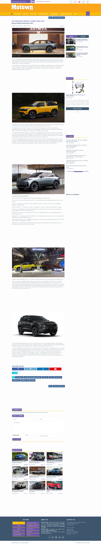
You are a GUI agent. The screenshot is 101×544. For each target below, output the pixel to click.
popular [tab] (83, 36)
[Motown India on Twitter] (75, 2)
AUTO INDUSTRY (54, 14)
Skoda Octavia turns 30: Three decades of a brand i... (19, 462)
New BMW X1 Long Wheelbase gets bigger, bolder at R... (19, 476)
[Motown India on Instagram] (83, 2)
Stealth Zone (16, 380)
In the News (17, 14)
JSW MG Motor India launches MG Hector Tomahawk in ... (37, 462)
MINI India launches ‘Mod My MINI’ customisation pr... (54, 462)
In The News (70, 136)
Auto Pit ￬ (25, 14)
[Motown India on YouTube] (79, 2)
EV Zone (32, 380)
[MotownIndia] (23, 7)
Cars (19, 526)
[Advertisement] (65, 8)
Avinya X (51, 377)
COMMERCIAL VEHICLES (66, 14)
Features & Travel (43, 14)
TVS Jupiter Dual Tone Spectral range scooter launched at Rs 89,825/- (52, 1)
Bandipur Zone (25, 380)
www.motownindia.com (51, 530)
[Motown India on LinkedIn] (87, 2)
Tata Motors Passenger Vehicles (32, 377)
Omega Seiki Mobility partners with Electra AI (76, 163)
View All (62, 17)
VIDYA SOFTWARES (86, 542)
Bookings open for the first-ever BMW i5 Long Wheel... (36, 476)
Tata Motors (19, 377)
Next (50, 17)
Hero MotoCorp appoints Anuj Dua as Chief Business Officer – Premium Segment (76, 139)
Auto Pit (15, 523)
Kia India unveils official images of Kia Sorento (37, 491)
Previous (56, 17)
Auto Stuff (33, 14)
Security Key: (16, 435)
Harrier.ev (45, 377)
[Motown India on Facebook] (71, 2)
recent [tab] (71, 36)
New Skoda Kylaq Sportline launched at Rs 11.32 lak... (18, 491)
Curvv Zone (58, 377)
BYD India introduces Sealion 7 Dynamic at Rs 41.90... (54, 476)
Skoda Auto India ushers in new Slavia (54, 491)
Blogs (75, 14)
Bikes (18, 528)
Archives (29, 531)
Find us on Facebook (72, 194)
